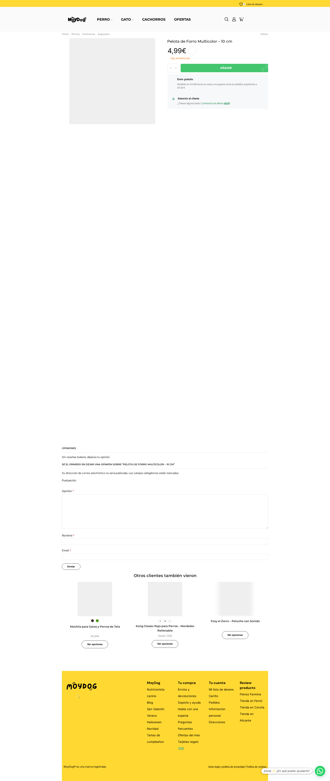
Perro (103, 19)
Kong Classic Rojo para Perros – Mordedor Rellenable (165, 628)
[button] (320, 771)
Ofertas (182, 19)
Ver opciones (95, 644)
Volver (264, 34)
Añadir (226, 68)
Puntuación (69, 480)
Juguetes (103, 34)
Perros (76, 34)
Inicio (65, 34)
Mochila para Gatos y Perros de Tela (95, 626)
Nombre (68, 535)
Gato (126, 19)
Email (66, 550)
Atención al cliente (188, 98)
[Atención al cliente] (173, 99)
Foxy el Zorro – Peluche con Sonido (235, 621)
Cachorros (154, 19)
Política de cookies (256, 766)
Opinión (68, 491)
